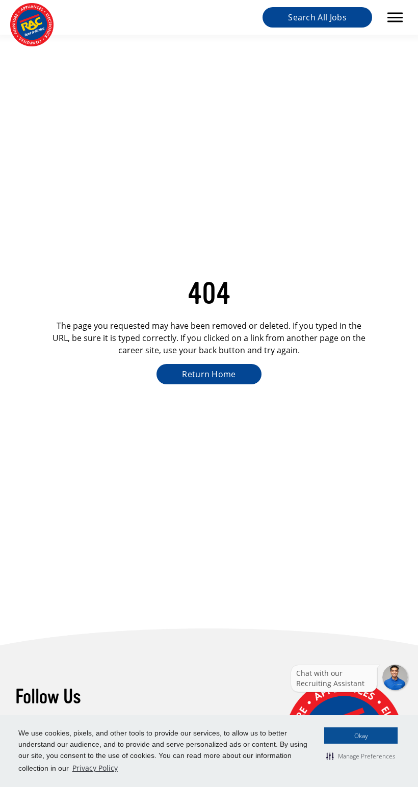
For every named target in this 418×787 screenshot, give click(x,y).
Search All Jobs (317, 17)
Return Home (209, 374)
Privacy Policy (95, 768)
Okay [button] (361, 735)
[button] (361, 756)
